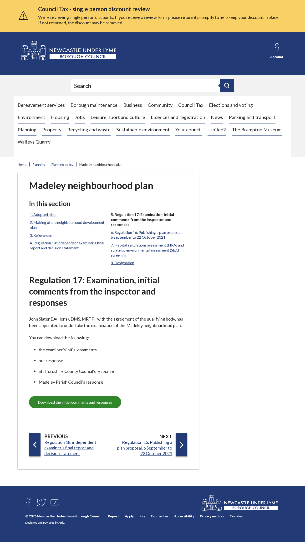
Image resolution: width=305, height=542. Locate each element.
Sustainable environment (143, 129)
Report (113, 516)
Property (51, 129)
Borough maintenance (94, 105)
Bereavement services (41, 105)
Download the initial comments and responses (75, 402)
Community (160, 105)
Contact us (159, 516)
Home (22, 164)
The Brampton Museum (257, 129)
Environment (31, 117)
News (217, 117)
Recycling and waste (89, 129)
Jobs (80, 117)
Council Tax (190, 105)
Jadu (61, 522)
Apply (129, 516)
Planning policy (62, 164)
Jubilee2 (217, 129)
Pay (142, 516)
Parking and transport (252, 117)
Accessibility (184, 516)
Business (132, 105)
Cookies (236, 516)
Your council (188, 129)
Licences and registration (178, 117)
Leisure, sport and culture (118, 117)
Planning (27, 129)
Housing (60, 117)
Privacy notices (212, 516)
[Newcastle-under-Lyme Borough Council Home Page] (68, 51)
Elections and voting (231, 105)
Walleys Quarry (34, 142)
